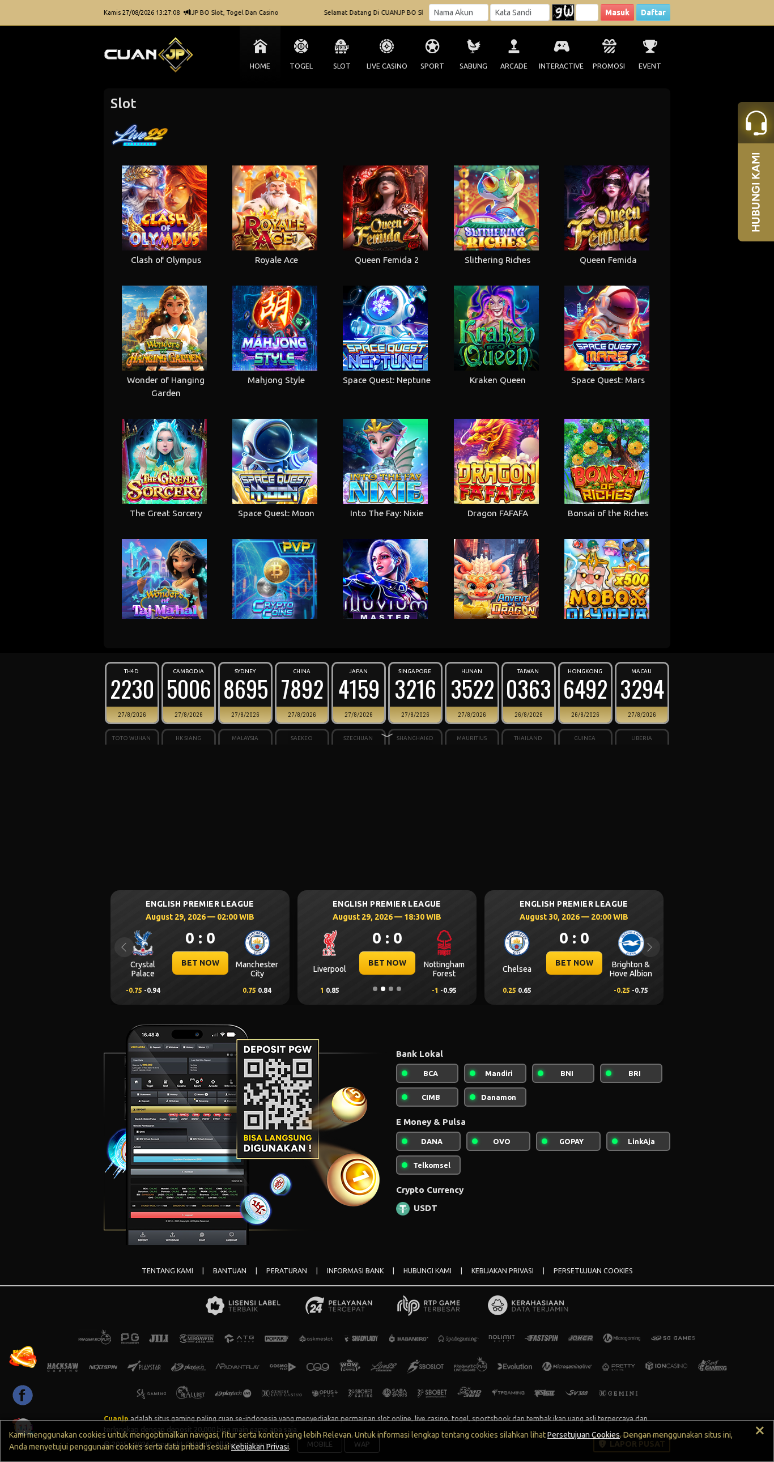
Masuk (617, 12)
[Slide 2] (383, 989)
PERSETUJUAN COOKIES (593, 1270)
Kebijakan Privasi (260, 1446)
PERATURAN (286, 1270)
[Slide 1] (375, 989)
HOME (260, 66)
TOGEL (301, 66)
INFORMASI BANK (355, 1270)
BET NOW (213, 962)
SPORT (432, 66)
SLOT (342, 66)
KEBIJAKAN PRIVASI (502, 1270)
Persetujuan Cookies (583, 1434)
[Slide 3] (391, 989)
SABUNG (473, 66)
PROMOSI (609, 66)
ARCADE (514, 66)
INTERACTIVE (561, 66)
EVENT (650, 66)
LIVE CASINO (387, 66)
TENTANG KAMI (167, 1270)
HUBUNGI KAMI (427, 1270)
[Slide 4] (399, 989)
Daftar (653, 12)
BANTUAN (229, 1270)
